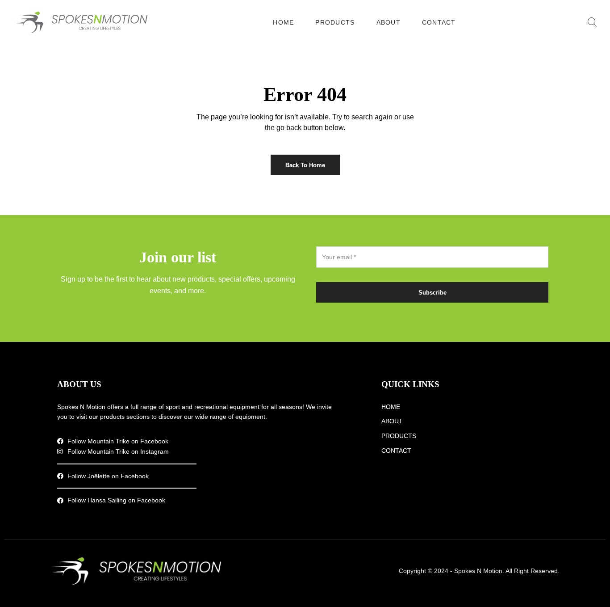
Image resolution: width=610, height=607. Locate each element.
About (388, 22)
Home (283, 22)
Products (335, 22)
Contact (439, 22)
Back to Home (305, 165)
